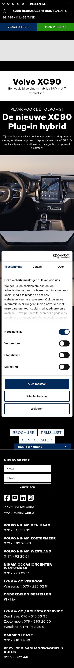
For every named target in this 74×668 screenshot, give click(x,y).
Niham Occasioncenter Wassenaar (28, 566)
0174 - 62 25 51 (16, 556)
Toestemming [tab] (13, 266)
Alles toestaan (37, 383)
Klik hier (10, 599)
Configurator (37, 440)
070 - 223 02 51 (17, 573)
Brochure (23, 432)
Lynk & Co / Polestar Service (33, 611)
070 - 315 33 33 (17, 530)
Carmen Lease (18, 635)
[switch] (64, 343)
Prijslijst (51, 432)
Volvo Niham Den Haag (27, 525)
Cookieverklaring (19, 513)
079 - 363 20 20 (17, 543)
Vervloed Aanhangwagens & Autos (33, 650)
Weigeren (37, 408)
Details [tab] (37, 266)
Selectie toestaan (37, 396)
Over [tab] (60, 266)
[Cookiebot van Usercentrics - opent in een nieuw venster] (53, 256)
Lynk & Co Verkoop (23, 581)
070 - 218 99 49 (17, 640)
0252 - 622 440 (16, 657)
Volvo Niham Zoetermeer (30, 538)
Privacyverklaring (19, 507)
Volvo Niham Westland (27, 551)
